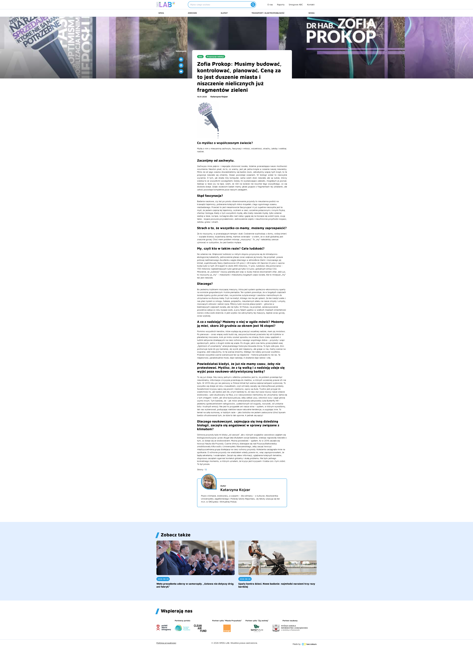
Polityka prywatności (166, 643)
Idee (200, 57)
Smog (161, 13)
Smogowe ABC (296, 4)
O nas (270, 4)
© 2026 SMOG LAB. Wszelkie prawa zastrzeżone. (234, 643)
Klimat (224, 13)
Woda (311, 13)
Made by (297, 644)
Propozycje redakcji (215, 57)
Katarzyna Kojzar (219, 96)
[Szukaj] (253, 4)
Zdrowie (192, 13)
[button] (181, 59)
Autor (223, 486)
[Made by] (309, 644)
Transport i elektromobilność (268, 13)
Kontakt (310, 4)
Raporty (281, 4)
